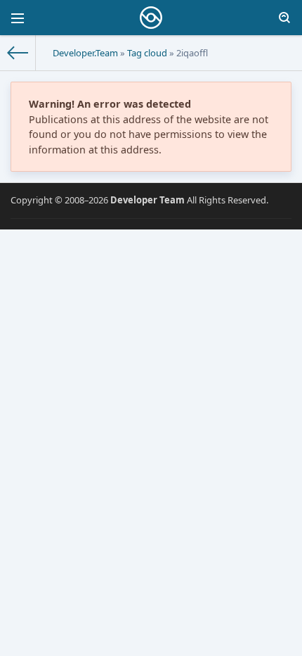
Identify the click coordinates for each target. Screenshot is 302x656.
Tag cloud (147, 52)
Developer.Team (85, 52)
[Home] (18, 52)
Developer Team (147, 200)
